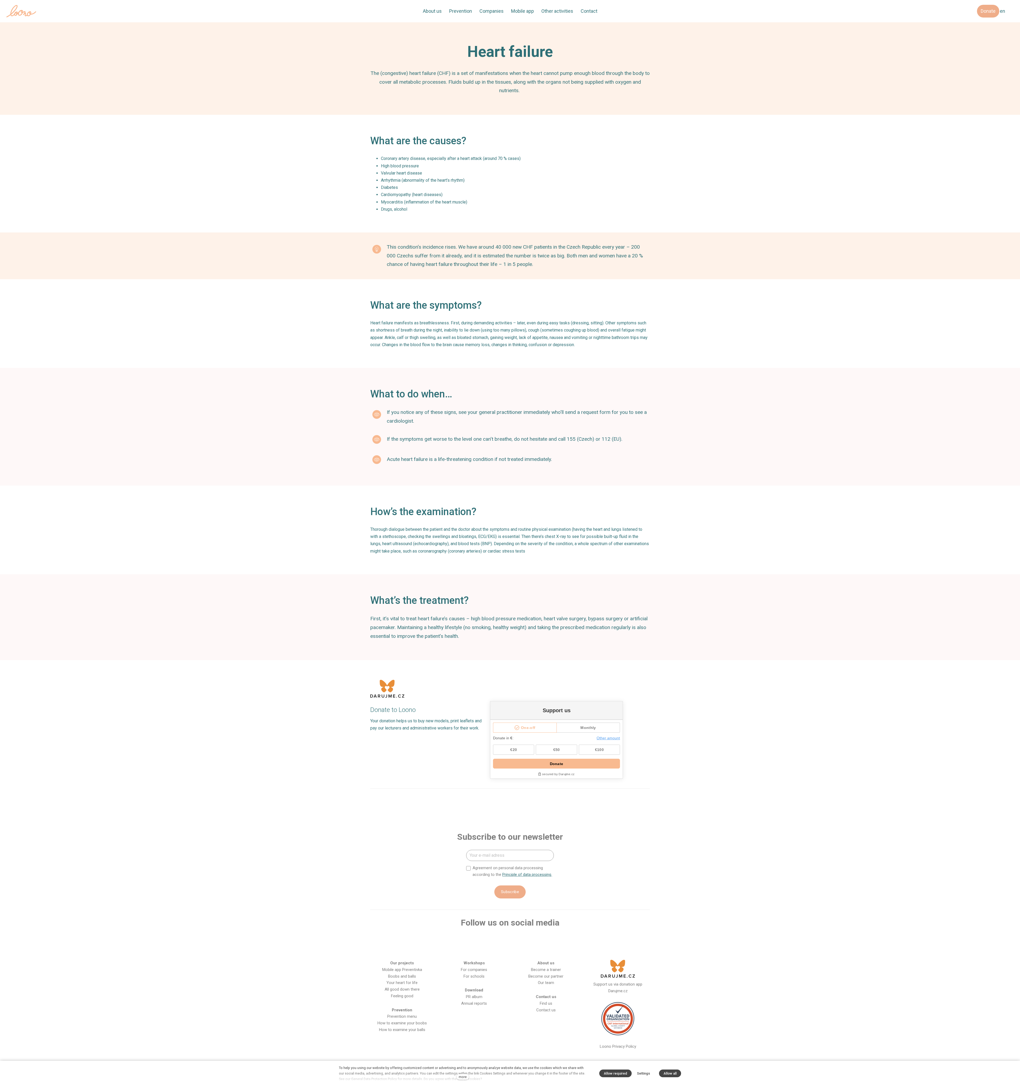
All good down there (402, 989)
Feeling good (402, 996)
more (463, 1077)
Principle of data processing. (527, 874)
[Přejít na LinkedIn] (535, 940)
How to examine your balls (402, 1029)
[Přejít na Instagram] (484, 940)
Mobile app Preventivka (402, 969)
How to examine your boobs (402, 1023)
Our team (546, 982)
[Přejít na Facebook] (467, 940)
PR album (474, 996)
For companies (474, 969)
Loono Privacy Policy (618, 1046)
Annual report (473, 1003)
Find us (546, 1003)
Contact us (546, 1010)
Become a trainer (546, 969)
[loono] (21, 11)
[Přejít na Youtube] (501, 940)
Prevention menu (402, 1016)
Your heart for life (402, 982)
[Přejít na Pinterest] (553, 940)
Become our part (543, 976)
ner (560, 976)
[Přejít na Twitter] (518, 940)
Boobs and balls (402, 976)
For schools (474, 976)
